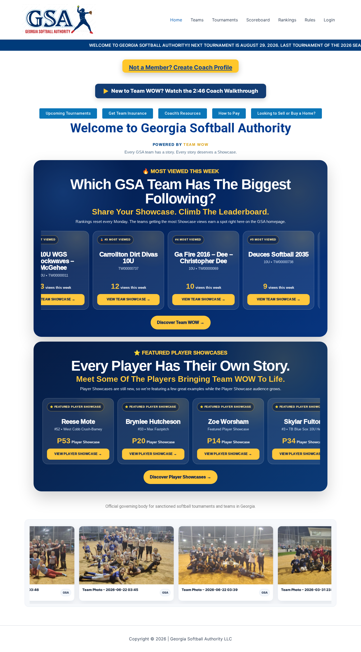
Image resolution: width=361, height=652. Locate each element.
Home (176, 19)
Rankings (287, 19)
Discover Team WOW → (180, 322)
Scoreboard (258, 19)
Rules (310, 19)
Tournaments (225, 19)
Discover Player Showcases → (180, 477)
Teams (197, 19)
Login (329, 19)
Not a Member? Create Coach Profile (180, 67)
